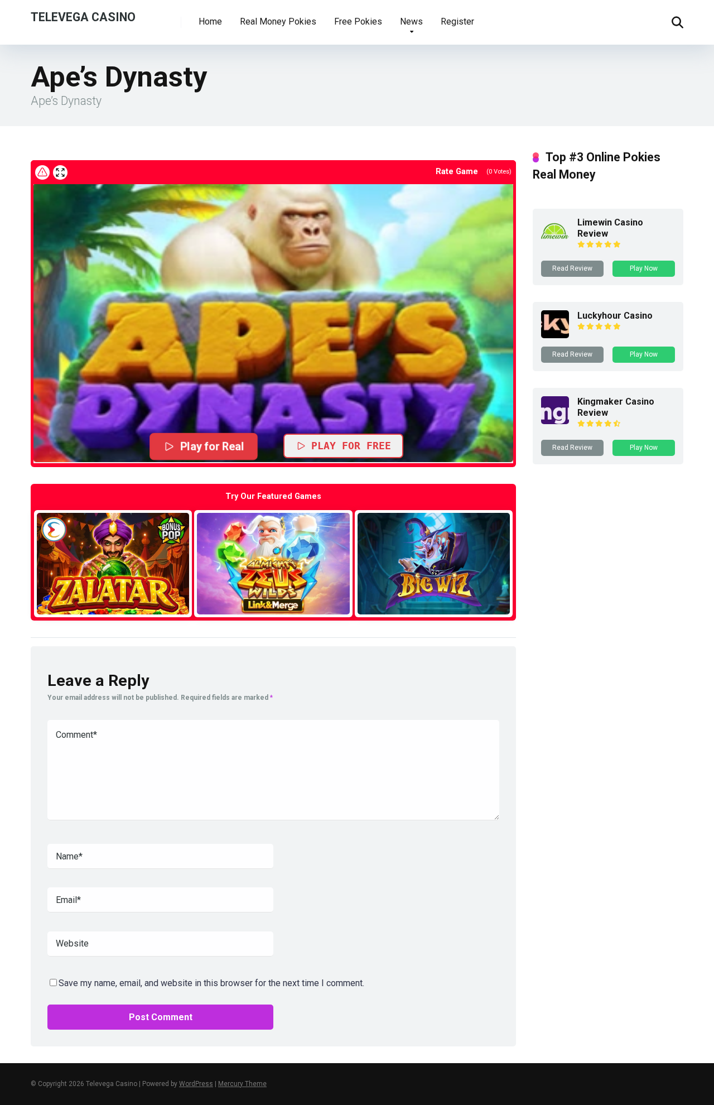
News (411, 21)
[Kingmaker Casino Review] (555, 421)
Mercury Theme (242, 1084)
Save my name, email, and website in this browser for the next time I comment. (211, 983)
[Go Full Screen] (60, 172)
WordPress (196, 1084)
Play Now (644, 268)
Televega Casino (83, 16)
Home (210, 21)
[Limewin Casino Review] (555, 242)
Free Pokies (358, 21)
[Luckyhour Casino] (555, 335)
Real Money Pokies (278, 21)
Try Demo (113, 563)
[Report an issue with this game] (42, 172)
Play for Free (351, 445)
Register (457, 21)
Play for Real (212, 446)
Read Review (572, 268)
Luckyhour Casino (615, 315)
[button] (273, 322)
